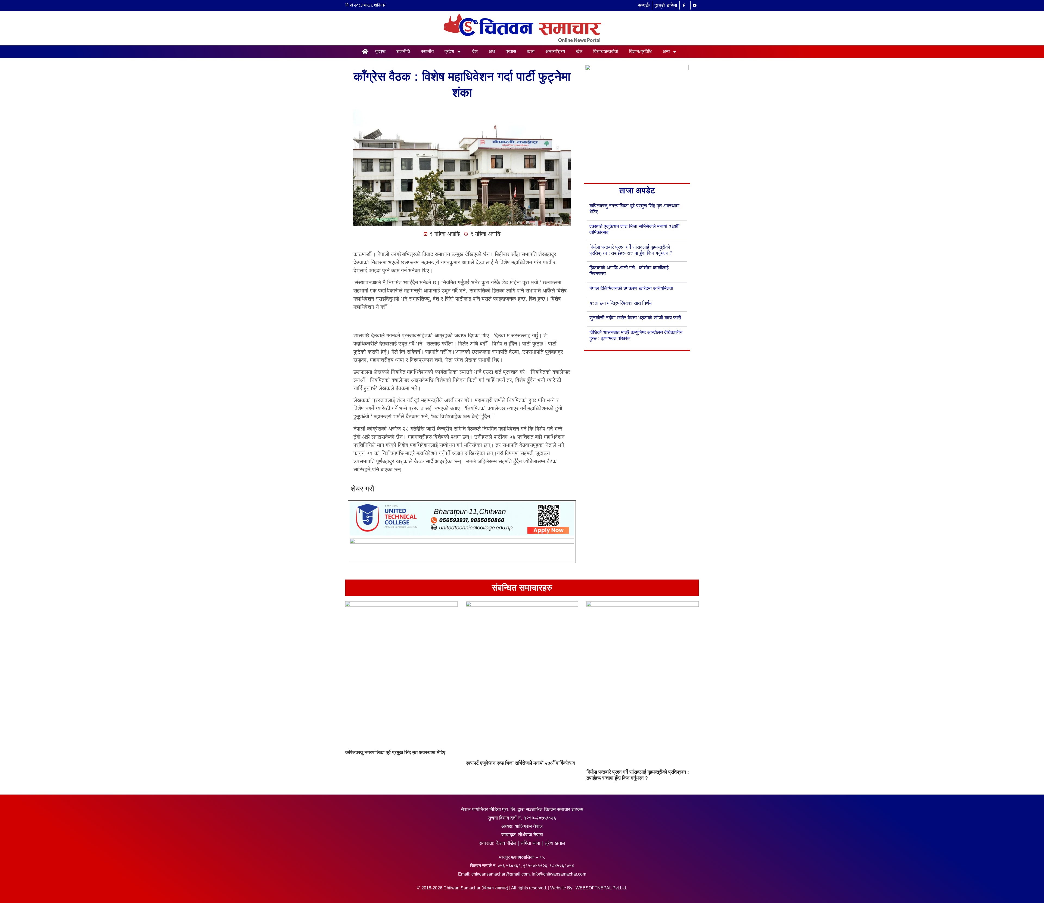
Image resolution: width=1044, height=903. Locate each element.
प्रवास (511, 51)
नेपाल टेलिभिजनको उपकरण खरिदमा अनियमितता (631, 288)
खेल (579, 51)
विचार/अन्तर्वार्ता (605, 51)
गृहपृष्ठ (380, 51)
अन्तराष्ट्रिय (555, 51)
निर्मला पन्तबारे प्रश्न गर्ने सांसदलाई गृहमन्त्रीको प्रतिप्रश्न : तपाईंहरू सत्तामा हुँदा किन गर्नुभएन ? (637, 775)
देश (475, 51)
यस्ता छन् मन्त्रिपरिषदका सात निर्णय (620, 303)
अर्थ (492, 51)
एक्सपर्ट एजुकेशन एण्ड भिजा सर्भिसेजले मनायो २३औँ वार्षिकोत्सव (520, 763)
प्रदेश (449, 51)
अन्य (666, 51)
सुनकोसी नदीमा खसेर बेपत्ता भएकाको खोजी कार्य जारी (635, 317)
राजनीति (403, 51)
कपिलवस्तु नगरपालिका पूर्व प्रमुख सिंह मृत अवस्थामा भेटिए (395, 752)
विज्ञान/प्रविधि (640, 51)
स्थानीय (427, 51)
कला (531, 51)
